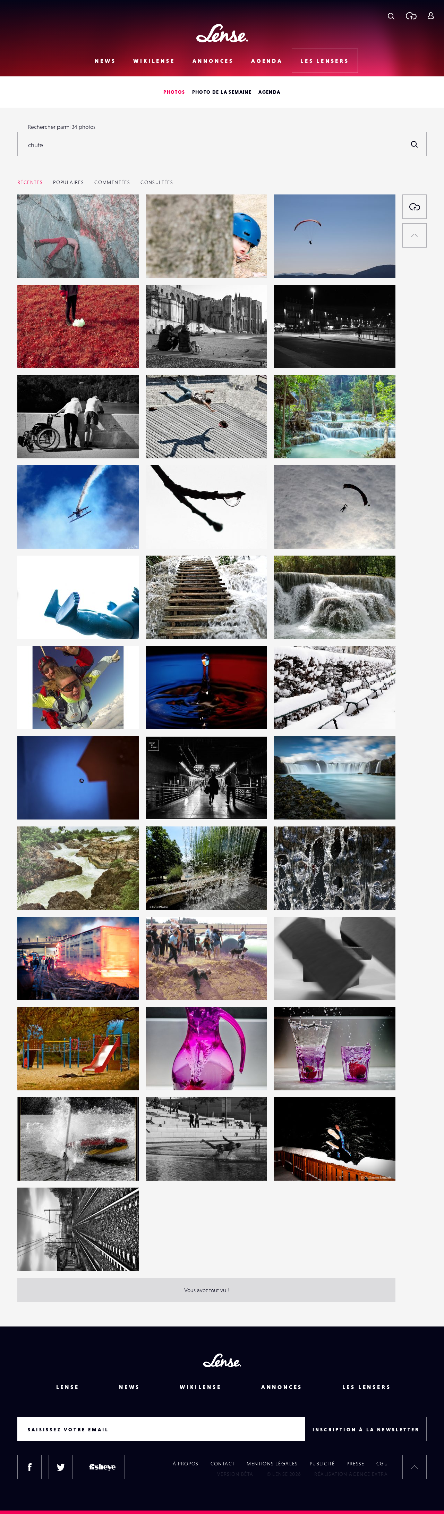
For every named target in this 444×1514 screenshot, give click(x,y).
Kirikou (32, 1166)
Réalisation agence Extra (351, 1474)
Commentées (112, 182)
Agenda (267, 61)
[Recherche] (391, 15)
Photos (174, 92)
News (105, 61)
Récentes (30, 182)
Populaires (68, 182)
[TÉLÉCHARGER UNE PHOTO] (414, 206)
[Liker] (123, 213)
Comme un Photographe (183, 1076)
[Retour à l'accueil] (222, 33)
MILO (159, 986)
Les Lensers (324, 61)
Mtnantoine (167, 715)
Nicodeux (36, 1076)
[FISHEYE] (102, 1467)
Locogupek (38, 715)
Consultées (156, 182)
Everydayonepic (43, 895)
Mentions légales (272, 1463)
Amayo (161, 263)
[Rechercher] (414, 144)
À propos (185, 1463)
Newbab (34, 534)
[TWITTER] (61, 1467)
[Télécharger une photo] (411, 15)
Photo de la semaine (222, 92)
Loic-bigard (295, 444)
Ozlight (33, 986)
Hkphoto (291, 715)
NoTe (30, 1257)
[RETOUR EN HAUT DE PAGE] (414, 235)
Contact (223, 1463)
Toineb (289, 805)
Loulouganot (168, 1166)
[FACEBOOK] (29, 1467)
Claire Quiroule (299, 354)
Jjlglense (163, 534)
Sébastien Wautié (174, 444)
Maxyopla (36, 625)
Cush (287, 1166)
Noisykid (163, 354)
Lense (67, 1387)
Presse (355, 1463)
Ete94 (288, 534)
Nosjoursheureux (301, 263)
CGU (382, 1463)
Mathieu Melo (298, 986)
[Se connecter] (431, 15)
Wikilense (154, 61)
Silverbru (164, 625)
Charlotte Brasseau (46, 263)
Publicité (322, 1463)
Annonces (213, 61)
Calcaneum (37, 444)
